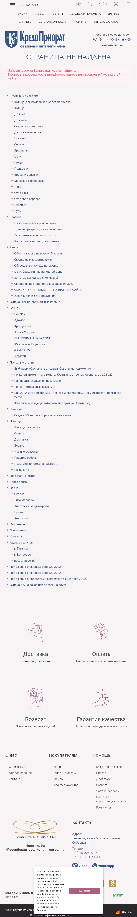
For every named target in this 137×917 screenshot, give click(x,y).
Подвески (21, 168)
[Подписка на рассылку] (78, 4)
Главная (15, 217)
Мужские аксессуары (29, 180)
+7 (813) (86, 857)
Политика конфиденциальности (36, 463)
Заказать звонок (112, 45)
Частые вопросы (26, 451)
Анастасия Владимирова (31, 506)
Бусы (17, 211)
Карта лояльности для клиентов (37, 241)
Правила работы (25, 457)
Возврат (20, 445)
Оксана (19, 494)
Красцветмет (23, 326)
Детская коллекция (53, 21)
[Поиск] (90, 4)
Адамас (19, 320)
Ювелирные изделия (24, 96)
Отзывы (15, 488)
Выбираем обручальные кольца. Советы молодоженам (52, 368)
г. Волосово (22, 554)
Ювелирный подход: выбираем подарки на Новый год (52, 403)
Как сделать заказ (27, 427)
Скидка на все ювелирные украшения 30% (43, 283)
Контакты (16, 536)
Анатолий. (21, 518)
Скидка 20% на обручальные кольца (35, 302)
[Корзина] (128, 4)
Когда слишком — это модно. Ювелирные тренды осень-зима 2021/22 (63, 374)
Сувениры (21, 193)
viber (83, 866)
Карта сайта (18, 482)
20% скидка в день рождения (34, 296)
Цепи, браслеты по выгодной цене (38, 271)
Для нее (113, 13)
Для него (25, 21)
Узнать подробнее (46, 897)
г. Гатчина (21, 548)
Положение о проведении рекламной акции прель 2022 (48, 579)
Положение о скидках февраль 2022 (35, 566)
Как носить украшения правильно (37, 380)
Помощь (15, 421)
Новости (16, 409)
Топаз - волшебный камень (33, 386)
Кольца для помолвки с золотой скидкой (43, 102)
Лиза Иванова (24, 500)
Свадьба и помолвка (85, 13)
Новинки (80, 21)
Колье (18, 162)
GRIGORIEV (22, 350)
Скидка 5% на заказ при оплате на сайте (42, 415)
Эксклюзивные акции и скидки (35, 235)
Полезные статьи (22, 362)
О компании (18, 530)
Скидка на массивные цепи (33, 259)
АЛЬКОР (20, 356)
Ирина (18, 512)
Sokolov (19, 314)
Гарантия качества (22, 476)
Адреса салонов (106, 21)
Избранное (17, 524)
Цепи (17, 156)
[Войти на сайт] (116, 4)
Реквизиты (21, 470)
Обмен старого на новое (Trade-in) (38, 253)
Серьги (58, 13)
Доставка (21, 439)
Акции (22, 13)
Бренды (15, 308)
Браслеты (21, 150)
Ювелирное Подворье (29, 344)
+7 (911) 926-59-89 (112, 39)
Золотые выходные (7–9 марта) (36, 277)
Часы (18, 187)
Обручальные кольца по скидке (36, 265)
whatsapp (106, 866)
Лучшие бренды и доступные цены (38, 229)
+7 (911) (85, 853)
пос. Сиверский (24, 560)
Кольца (40, 13)
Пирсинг (20, 205)
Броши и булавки (26, 174)
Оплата (19, 433)
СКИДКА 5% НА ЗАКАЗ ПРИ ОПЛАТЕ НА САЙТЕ (48, 290)
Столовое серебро (27, 199)
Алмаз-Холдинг (25, 332)
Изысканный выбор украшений (35, 223)
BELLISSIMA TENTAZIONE (32, 338)
